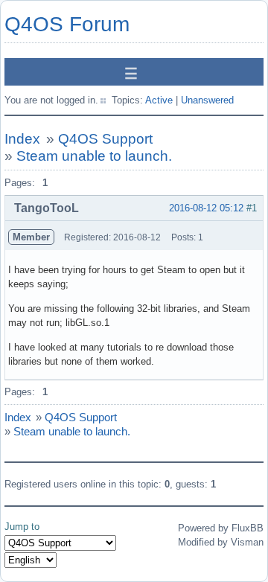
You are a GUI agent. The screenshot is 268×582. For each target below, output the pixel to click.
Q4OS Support (105, 139)
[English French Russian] (30, 560)
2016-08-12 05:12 (206, 208)
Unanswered (207, 100)
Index (22, 139)
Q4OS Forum (67, 24)
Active (159, 100)
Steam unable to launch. (94, 156)
